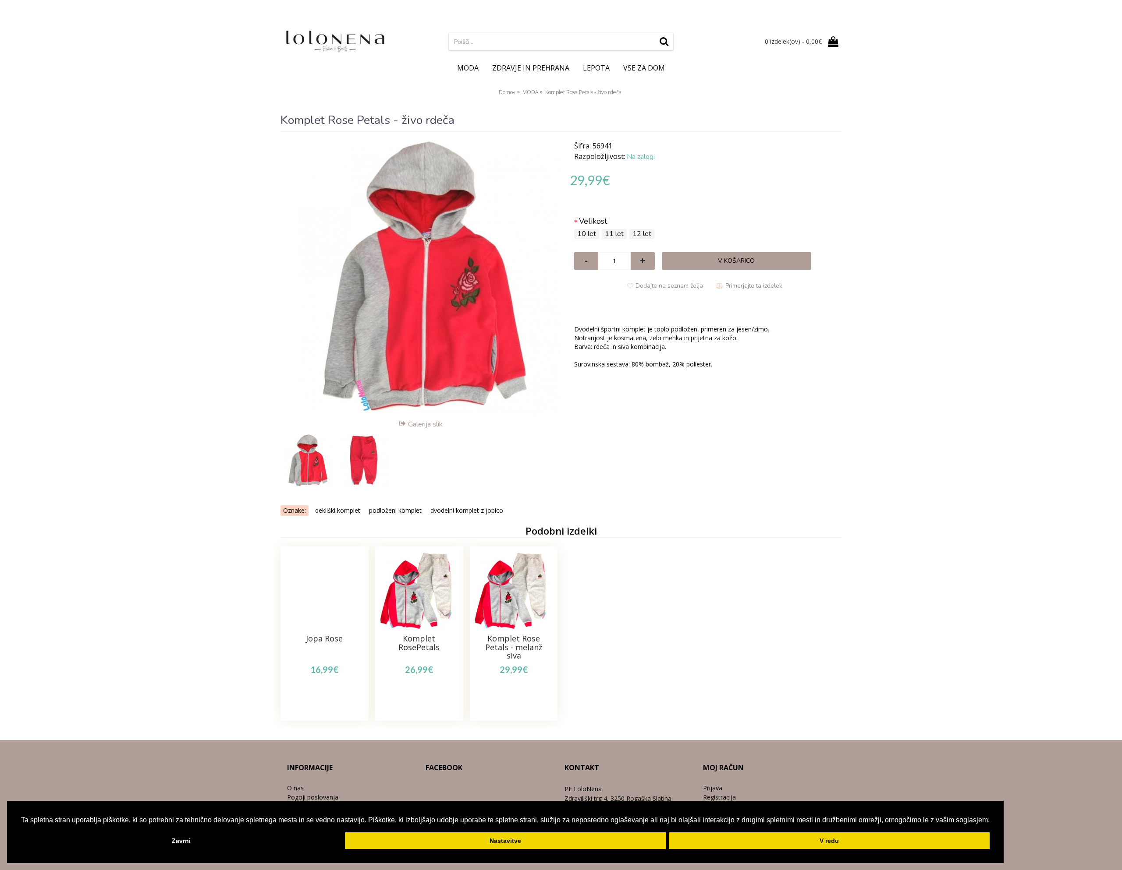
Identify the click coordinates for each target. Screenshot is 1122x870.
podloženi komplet (395, 510)
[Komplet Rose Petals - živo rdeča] (420, 276)
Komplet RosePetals (419, 642)
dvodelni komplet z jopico (466, 510)
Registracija (719, 797)
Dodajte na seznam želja (669, 286)
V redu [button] (829, 840)
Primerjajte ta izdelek (753, 286)
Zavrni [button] (181, 840)
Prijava (712, 788)
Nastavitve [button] (505, 840)
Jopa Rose (324, 638)
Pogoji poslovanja (312, 797)
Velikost (593, 221)
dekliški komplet (337, 510)
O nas (295, 788)
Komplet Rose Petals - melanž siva (513, 647)
